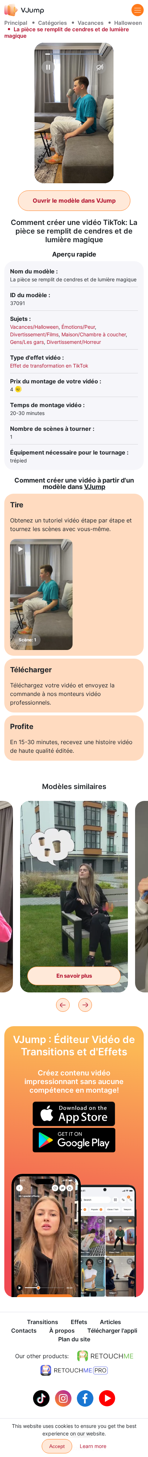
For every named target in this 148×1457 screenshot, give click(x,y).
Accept (57, 1446)
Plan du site (74, 1339)
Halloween (128, 22)
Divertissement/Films (34, 334)
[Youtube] (107, 1397)
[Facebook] (86, 1397)
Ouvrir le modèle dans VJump (74, 200)
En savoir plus (74, 975)
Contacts (24, 1330)
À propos (62, 1330)
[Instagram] (64, 1397)
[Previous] (63, 1005)
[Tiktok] (42, 1397)
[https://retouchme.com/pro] (74, 1370)
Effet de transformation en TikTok (49, 366)
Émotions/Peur (78, 327)
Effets (79, 1321)
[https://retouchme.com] (105, 1356)
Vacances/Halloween (34, 327)
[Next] (85, 1005)
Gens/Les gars (27, 342)
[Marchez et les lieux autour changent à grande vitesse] (46, 1235)
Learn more (93, 1446)
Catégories (52, 22)
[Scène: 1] (41, 594)
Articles (110, 1321)
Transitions (42, 1321)
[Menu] (137, 10)
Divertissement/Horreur (74, 342)
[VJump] (24, 10)
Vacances (90, 22)
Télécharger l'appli (112, 1330)
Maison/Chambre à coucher (93, 334)
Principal (15, 22)
